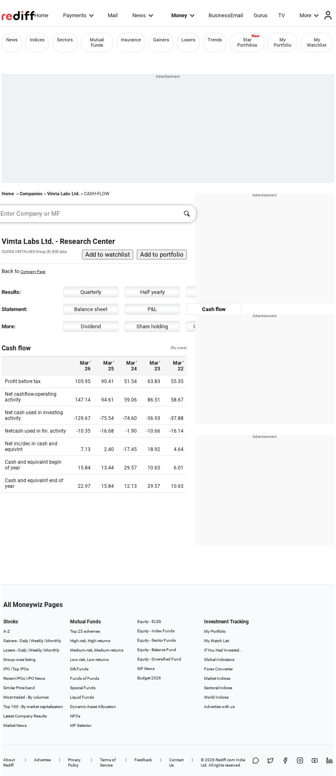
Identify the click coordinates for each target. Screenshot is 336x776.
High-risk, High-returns (90, 640)
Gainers (161, 40)
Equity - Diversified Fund (159, 659)
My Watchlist (317, 42)
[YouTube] (314, 762)
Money (179, 15)
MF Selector (80, 725)
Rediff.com (225, 759)
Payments (74, 15)
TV (281, 15)
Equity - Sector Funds (156, 640)
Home (41, 15)
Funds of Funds (84, 678)
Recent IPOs (14, 678)
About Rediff (9, 762)
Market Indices (217, 678)
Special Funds (82, 687)
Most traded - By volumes (26, 697)
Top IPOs (20, 669)
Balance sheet (90, 309)
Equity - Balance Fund (156, 649)
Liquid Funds (82, 697)
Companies (31, 193)
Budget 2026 (149, 678)
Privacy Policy (74, 762)
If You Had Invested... (223, 650)
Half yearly (152, 292)
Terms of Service (108, 762)
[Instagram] (300, 762)
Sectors (65, 40)
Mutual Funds (97, 42)
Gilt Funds (79, 669)
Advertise (42, 759)
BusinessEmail (226, 15)
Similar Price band (19, 687)
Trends (215, 40)
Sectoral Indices (218, 687)
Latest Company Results (25, 716)
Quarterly (90, 292)
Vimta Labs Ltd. (63, 193)
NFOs (75, 716)
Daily (24, 640)
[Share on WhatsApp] (255, 762)
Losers (188, 40)
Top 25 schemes (85, 631)
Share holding (152, 326)
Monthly (53, 640)
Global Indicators (219, 659)
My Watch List (216, 640)
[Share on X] (270, 762)
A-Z (6, 631)
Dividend (91, 326)
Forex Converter (218, 669)
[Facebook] (285, 762)
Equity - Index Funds (156, 631)
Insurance (131, 40)
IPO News (36, 678)
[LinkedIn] (329, 762)
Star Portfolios (247, 42)
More (305, 15)
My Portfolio (282, 42)
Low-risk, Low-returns (89, 659)
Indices (37, 40)
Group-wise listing (19, 659)
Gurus (261, 15)
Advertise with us (219, 706)
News (139, 15)
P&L (152, 309)
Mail (113, 15)
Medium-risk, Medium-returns (96, 650)
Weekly (37, 640)
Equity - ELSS (149, 621)
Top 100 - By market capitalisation (33, 706)
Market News (15, 725)
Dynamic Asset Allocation (93, 706)
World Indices (216, 697)
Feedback (143, 759)
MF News (145, 668)
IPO (6, 669)
